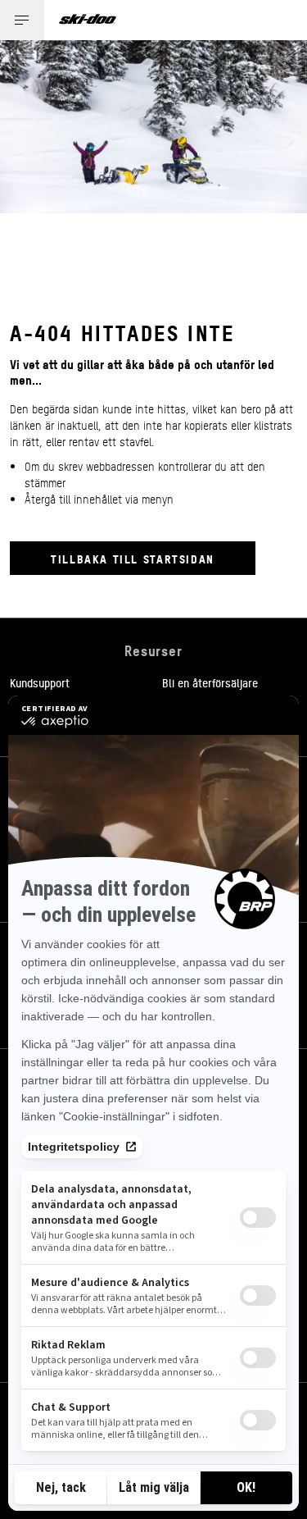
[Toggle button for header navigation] (22, 20)
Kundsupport (40, 682)
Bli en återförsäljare (210, 682)
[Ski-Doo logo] (87, 20)
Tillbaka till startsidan (132, 558)
